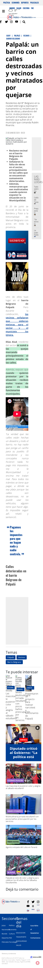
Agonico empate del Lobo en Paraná (21, 847)
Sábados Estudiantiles (15, 811)
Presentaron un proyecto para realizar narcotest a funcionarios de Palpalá (31, 706)
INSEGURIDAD (21, 941)
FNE (10, 938)
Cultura (12, 934)
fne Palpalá (11, 872)
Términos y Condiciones (9, 953)
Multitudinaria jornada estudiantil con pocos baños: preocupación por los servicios (22, 819)
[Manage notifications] (37, 963)
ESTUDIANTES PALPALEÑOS (15, 780)
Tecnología (13, 942)
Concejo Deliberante (33, 688)
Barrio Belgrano (14, 662)
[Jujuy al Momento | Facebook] (1, 21)
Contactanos (35, 938)
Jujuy (4, 925)
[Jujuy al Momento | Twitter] (6, 21)
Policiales (34, 2)
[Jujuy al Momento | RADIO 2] (33, 910)
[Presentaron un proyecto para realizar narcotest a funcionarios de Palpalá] (28, 691)
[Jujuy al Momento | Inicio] (40, 918)
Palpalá (10, 657)
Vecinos (21, 657)
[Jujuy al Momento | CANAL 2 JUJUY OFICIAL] (33, 906)
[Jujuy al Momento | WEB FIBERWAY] (28, 910)
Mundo (4, 934)
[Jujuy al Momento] (11, 903)
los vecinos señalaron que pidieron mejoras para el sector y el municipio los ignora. (17, 324)
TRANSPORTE (21, 937)
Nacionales (6, 929)
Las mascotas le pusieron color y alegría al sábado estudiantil (23, 787)
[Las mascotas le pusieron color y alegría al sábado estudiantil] (9, 690)
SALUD (18, 945)
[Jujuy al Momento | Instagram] (11, 21)
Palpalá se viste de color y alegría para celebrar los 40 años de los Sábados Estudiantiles (22, 880)
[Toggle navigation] (3, 11)
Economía (15, 2)
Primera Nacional (13, 842)
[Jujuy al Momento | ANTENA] (38, 906)
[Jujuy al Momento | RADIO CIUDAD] (38, 910)
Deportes (25, 2)
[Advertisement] (21, 620)
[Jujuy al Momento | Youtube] (16, 21)
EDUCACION (20, 933)
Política (6, 2)
